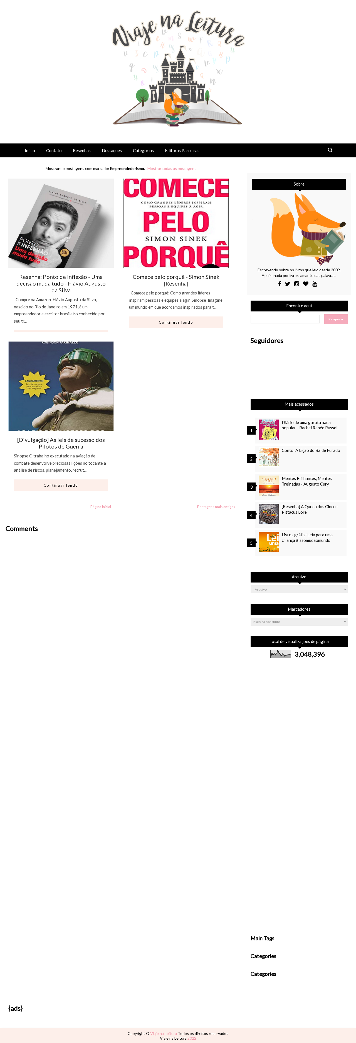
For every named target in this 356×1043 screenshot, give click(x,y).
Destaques (112, 150)
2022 (191, 1038)
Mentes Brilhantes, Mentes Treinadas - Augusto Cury (307, 481)
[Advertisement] (121, 572)
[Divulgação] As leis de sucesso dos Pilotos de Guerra (61, 443)
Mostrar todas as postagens (171, 168)
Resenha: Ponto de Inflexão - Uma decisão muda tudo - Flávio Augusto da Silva (61, 283)
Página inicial (100, 507)
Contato (54, 150)
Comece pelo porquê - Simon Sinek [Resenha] (176, 280)
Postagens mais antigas (216, 507)
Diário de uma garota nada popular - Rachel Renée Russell (310, 425)
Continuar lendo (176, 322)
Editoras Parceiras (182, 150)
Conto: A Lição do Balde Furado (311, 450)
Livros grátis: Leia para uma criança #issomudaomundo (307, 537)
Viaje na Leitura (164, 1033)
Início (30, 150)
